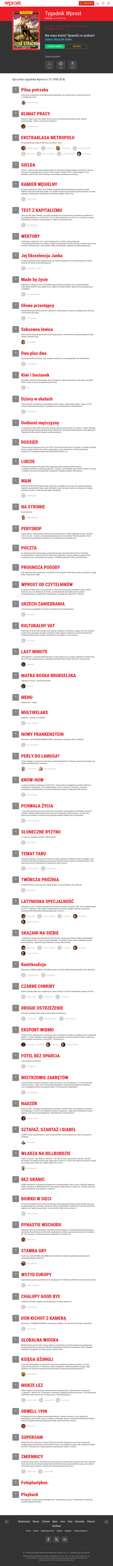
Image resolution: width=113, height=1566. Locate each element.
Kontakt (35, 1531)
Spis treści (49, 26)
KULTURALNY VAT (38, 625)
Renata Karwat (31, 842)
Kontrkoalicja (33, 964)
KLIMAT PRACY (35, 113)
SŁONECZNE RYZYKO (41, 831)
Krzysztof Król (31, 1426)
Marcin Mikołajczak (32, 723)
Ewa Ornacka (86, 154)
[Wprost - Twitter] (56, 1539)
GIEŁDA (28, 164)
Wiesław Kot (30, 664)
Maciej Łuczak (31, 916)
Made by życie (34, 279)
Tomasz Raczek (31, 769)
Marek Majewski (31, 496)
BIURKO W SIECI (36, 1198)
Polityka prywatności (80, 1531)
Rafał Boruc (50, 148)
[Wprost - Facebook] (48, 1539)
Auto (62, 1521)
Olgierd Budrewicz (32, 1374)
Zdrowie (46, 1521)
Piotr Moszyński (31, 412)
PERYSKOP (31, 528)
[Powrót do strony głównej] (6, 1522)
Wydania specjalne (81, 26)
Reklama (59, 1531)
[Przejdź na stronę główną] (2, 3)
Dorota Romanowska (33, 821)
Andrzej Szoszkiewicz (50, 1019)
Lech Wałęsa (30, 1142)
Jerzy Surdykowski (32, 1092)
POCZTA (29, 547)
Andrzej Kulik (31, 154)
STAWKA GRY (33, 1250)
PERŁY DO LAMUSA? (40, 756)
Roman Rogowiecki (32, 745)
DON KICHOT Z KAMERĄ (43, 1318)
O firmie (28, 1531)
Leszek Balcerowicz (32, 126)
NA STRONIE (33, 506)
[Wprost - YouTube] (64, 1539)
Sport (55, 1521)
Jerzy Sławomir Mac (33, 975)
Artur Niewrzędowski (68, 154)
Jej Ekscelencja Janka (42, 255)
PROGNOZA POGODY (40, 567)
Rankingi (56, 1526)
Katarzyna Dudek (32, 795)
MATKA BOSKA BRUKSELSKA (48, 675)
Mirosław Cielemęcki (33, 148)
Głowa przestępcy (37, 305)
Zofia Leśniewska (32, 225)
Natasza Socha (49, 1400)
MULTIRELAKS (34, 712)
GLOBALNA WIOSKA (39, 1339)
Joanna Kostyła (31, 1329)
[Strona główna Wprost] (12, 3)
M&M (26, 480)
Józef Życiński (31, 614)
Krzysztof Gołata (32, 199)
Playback (29, 1494)
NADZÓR (29, 1103)
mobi (72, 68)
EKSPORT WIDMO (37, 1029)
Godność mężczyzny (40, 422)
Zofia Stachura (50, 975)
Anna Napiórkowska (33, 868)
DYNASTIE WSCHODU (41, 1224)
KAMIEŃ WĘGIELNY (39, 184)
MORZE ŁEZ (32, 1385)
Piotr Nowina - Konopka (34, 268)
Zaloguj (77, 46)
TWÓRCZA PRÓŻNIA (40, 879)
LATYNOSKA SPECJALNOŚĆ (47, 901)
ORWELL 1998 (34, 1411)
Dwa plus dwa (33, 353)
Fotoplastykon (34, 1482)
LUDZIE (28, 461)
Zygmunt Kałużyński (50, 769)
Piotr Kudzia (82, 916)
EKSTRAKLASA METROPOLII (47, 137)
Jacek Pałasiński (32, 1263)
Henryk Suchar (31, 1239)
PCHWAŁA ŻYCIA (37, 805)
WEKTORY (30, 236)
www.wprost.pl (60, 1560)
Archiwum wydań (63, 26)
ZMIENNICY (32, 1456)
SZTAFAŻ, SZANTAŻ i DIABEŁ (48, 1129)
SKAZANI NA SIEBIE (40, 932)
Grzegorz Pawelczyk (33, 922)
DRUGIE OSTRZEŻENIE (42, 1008)
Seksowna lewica (37, 329)
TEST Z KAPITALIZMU (41, 210)
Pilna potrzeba (34, 89)
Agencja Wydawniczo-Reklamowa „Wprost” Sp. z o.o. (52, 1553)
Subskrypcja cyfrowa (54, 29)
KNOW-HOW (32, 779)
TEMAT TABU (33, 853)
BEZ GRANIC (33, 1179)
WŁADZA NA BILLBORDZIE (46, 1153)
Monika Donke (65, 1400)
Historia (91, 1521)
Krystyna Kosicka (32, 1307)
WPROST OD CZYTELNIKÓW (47, 584)
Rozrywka (79, 1521)
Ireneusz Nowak (51, 868)
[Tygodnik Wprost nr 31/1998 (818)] (26, 30)
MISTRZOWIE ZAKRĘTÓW (44, 1077)
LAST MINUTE (34, 651)
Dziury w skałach (37, 398)
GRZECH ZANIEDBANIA (43, 603)
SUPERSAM (32, 1437)
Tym (28, 388)
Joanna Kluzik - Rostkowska (35, 1045)
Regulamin (68, 1531)
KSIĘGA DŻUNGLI (37, 1359)
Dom (70, 1521)
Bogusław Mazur (32, 1168)
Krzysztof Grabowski (84, 148)
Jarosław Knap (65, 148)
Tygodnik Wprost (63, 13)
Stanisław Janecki (32, 1118)
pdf (49, 68)
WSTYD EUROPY (36, 1274)
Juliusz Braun (31, 640)
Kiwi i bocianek (35, 375)
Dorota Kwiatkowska (48, 154)
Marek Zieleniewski (32, 517)
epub (61, 68)
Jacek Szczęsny (31, 997)
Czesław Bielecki (32, 364)
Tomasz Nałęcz (31, 342)
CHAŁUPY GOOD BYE (40, 1296)
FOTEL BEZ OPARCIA (40, 1055)
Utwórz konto (55, 46)
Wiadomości (24, 1521)
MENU (27, 697)
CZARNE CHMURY (38, 986)
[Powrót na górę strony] (106, 1522)
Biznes (36, 1521)
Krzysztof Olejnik (32, 1400)
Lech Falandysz (31, 318)
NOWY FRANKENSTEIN (42, 734)
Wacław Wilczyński (32, 102)
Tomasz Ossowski (70, 1019)
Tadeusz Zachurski (32, 1213)
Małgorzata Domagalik (33, 294)
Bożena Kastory (31, 890)
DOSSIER (29, 442)
